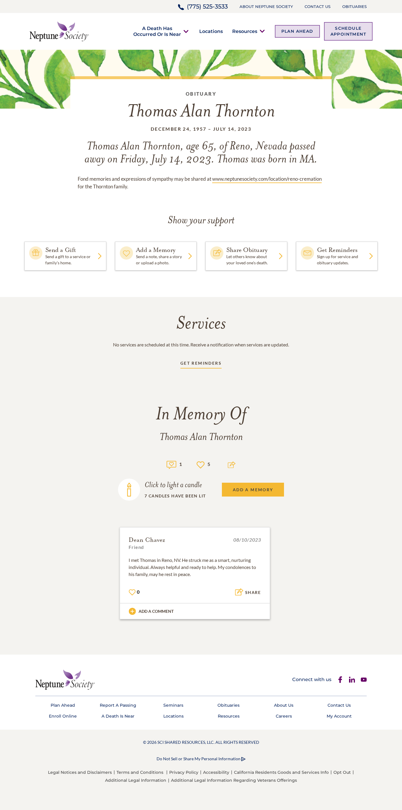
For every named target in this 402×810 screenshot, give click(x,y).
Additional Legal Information (135, 780)
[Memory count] (171, 464)
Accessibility (216, 772)
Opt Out (342, 772)
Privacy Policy (183, 772)
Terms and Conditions (140, 772)
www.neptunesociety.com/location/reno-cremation (267, 179)
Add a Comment (156, 611)
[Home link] (59, 31)
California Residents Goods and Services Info (281, 772)
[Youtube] (364, 679)
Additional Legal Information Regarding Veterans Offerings (234, 780)
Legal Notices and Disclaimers (80, 772)
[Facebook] (340, 679)
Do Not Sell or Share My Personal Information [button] (198, 758)
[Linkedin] (352, 679)
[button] (157, 31)
